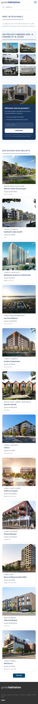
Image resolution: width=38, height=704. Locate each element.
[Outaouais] (28, 71)
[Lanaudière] (10, 71)
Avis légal (28, 695)
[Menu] (35, 2)
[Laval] (28, 59)
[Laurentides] (10, 59)
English (3, 700)
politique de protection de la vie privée (21, 136)
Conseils (22, 695)
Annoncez (10, 695)
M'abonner (19, 130)
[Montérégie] (28, 48)
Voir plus (19, 675)
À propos (16, 695)
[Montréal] (10, 48)
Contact (3, 695)
